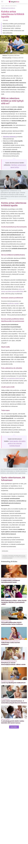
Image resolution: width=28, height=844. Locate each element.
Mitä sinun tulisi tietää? (10, 5)
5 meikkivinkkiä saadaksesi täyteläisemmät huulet (10, 581)
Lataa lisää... (14, 727)
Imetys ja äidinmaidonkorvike (9, 661)
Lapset (2, 5)
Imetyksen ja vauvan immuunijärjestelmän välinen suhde (13, 663)
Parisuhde (3, 598)
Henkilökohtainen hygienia (8, 578)
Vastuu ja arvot (5, 719)
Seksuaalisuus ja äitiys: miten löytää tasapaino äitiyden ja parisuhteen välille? (13, 602)
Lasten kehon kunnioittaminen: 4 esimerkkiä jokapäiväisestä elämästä (14, 702)
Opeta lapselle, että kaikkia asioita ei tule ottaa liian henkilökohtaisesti (16, 443)
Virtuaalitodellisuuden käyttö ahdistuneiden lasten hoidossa (12, 623)
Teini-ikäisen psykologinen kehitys (10, 641)
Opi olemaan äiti (5, 699)
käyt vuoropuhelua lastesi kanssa (13, 378)
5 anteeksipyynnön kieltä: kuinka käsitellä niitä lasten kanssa (12, 722)
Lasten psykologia (6, 620)
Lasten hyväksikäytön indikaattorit (13, 683)
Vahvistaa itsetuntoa (9, 136)
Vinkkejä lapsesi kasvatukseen (8, 8)
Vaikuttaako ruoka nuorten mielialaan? (10, 643)
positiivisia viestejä (13, 303)
